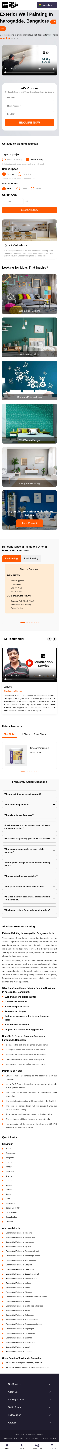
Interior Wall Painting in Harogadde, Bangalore (24, 1363)
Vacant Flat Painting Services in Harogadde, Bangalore (27, 1367)
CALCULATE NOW (29, 210)
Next (55, 639)
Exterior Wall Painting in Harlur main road (22, 1320)
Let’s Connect (29, 523)
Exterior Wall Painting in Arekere (18, 1283)
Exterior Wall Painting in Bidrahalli (19, 1338)
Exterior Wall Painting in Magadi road (20, 1237)
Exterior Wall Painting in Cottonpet (19, 1352)
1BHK (10, 188)
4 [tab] (29, 622)
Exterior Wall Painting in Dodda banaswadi (22, 1274)
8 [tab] (36, 622)
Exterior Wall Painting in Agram (18, 1311)
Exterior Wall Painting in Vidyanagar (20, 1329)
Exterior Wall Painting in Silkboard (19, 1292)
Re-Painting (37, 159)
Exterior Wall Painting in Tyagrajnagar (20, 1342)
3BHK (39, 188)
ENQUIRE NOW (29, 122)
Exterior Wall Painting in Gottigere (19, 1265)
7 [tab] (34, 622)
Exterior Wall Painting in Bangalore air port (22, 1251)
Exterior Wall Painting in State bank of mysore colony (26, 1297)
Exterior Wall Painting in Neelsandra (20, 1242)
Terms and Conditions (35, 1434)
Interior (10, 174)
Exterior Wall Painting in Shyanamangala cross (24, 1324)
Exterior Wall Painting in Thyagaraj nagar (22, 1279)
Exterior (27, 174)
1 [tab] (22, 622)
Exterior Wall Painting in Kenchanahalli (21, 1260)
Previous (49, 639)
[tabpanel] (29, 588)
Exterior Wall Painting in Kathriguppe (20, 1315)
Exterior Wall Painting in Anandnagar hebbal (23, 1256)
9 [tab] (38, 622)
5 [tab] (31, 622)
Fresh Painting (14, 159)
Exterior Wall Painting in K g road (18, 1247)
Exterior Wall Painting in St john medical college (24, 1306)
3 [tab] (27, 622)
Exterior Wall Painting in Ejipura (18, 1288)
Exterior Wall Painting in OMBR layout (20, 1333)
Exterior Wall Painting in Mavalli (18, 1347)
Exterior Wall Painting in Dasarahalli (20, 1269)
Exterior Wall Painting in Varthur (18, 1301)
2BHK (24, 188)
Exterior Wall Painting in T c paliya (19, 1233)
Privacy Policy (20, 1434)
